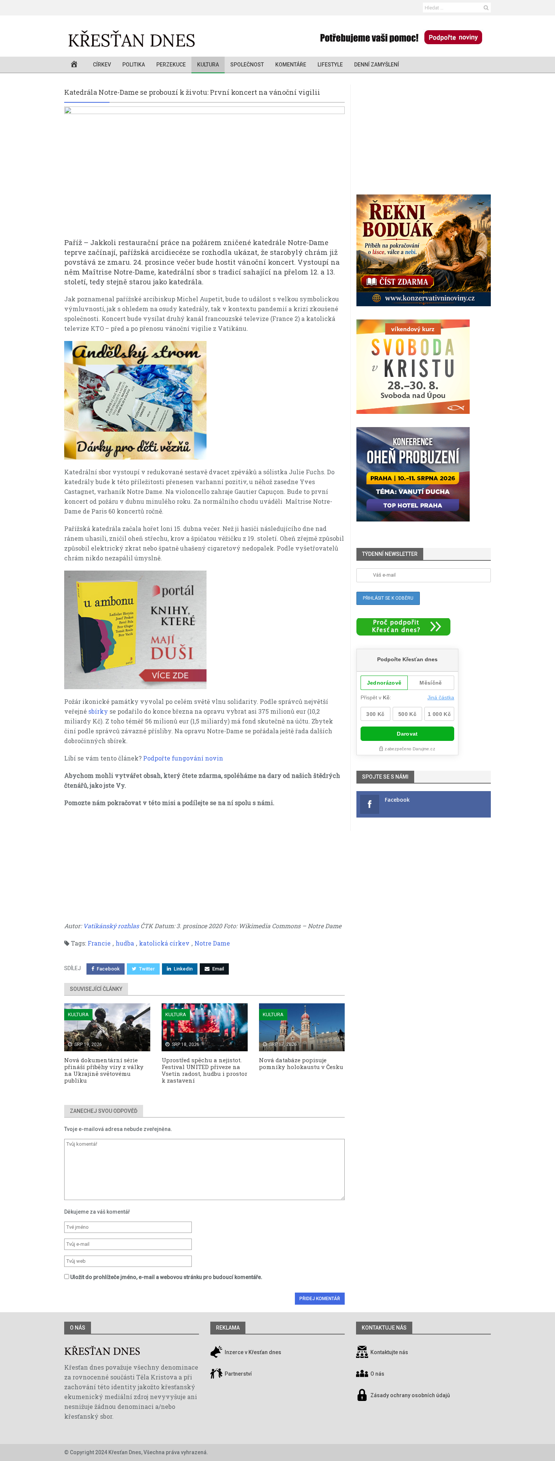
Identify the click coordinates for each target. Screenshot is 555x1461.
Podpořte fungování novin (183, 758)
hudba (125, 943)
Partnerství (238, 1374)
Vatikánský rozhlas (111, 926)
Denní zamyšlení (376, 65)
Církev (102, 65)
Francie (99, 943)
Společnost (247, 65)
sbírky (98, 711)
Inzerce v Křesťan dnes (252, 1352)
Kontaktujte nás (389, 1352)
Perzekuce (171, 65)
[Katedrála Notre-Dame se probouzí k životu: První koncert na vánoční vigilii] (204, 172)
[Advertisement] (204, 868)
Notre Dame (212, 943)
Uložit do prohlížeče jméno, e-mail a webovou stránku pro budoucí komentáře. (166, 1277)
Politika (133, 65)
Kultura (208, 65)
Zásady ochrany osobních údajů (410, 1395)
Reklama (228, 1328)
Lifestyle (330, 65)
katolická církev (164, 943)
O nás (77, 1328)
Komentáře (290, 65)
